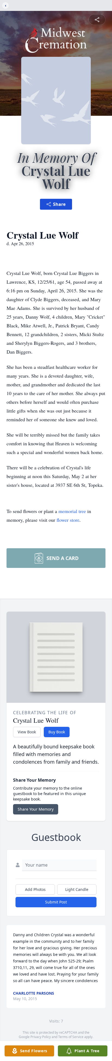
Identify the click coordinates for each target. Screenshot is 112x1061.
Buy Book (56, 731)
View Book (27, 731)
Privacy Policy (40, 1037)
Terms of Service (70, 1037)
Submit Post (56, 902)
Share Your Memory (36, 809)
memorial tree (72, 511)
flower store (68, 520)
